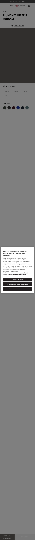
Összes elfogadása (17, 279)
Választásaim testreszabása (17, 289)
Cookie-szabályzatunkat (19, 274)
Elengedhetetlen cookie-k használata (17, 284)
